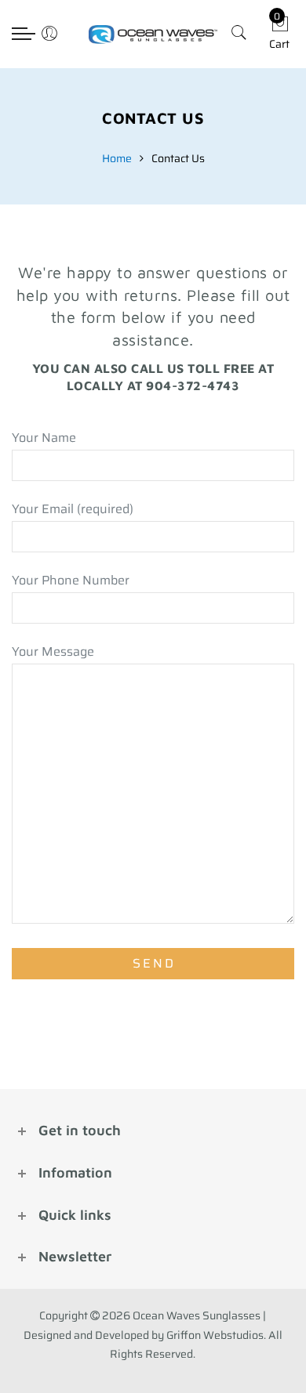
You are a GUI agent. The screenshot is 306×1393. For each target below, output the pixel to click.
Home (117, 158)
